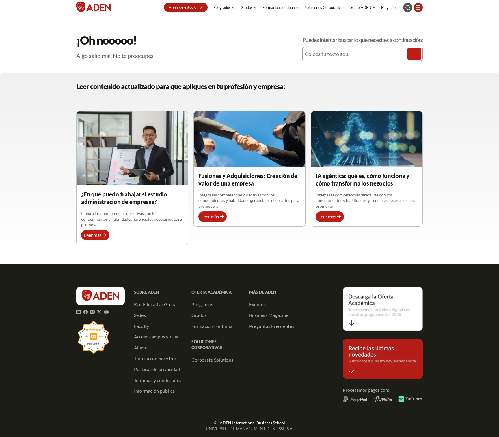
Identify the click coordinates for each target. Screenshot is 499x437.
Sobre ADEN (360, 7)
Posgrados (222, 7)
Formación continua (278, 7)
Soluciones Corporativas (325, 7)
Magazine (389, 7)
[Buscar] (414, 54)
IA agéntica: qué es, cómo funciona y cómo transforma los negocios (362, 179)
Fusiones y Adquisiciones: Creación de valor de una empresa (247, 179)
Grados (247, 7)
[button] (186, 7)
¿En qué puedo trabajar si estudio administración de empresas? (124, 198)
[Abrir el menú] (418, 7)
